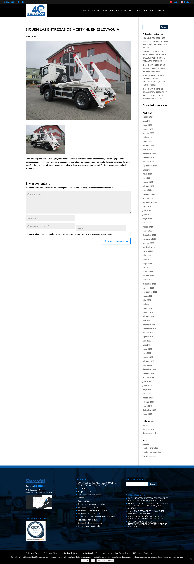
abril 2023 (147, 223)
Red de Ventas (118, 10)
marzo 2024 (148, 182)
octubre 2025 (148, 133)
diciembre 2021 (149, 284)
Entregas (146, 425)
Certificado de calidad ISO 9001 (128, 553)
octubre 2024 (148, 162)
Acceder (146, 444)
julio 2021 (147, 300)
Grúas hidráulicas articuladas (89, 495)
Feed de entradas (150, 448)
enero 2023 (147, 231)
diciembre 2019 (149, 369)
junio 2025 (147, 137)
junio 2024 (147, 170)
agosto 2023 (148, 206)
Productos (98, 10)
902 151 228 (39, 486)
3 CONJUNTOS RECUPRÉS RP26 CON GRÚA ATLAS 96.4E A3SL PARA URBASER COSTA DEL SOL (148, 499)
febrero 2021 (148, 316)
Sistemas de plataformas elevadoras (92, 510)
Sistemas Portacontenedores (90, 523)
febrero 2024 (148, 186)
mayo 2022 (147, 263)
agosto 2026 (148, 117)
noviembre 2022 (149, 239)
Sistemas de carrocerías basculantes (92, 504)
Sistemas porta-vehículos (88, 520)
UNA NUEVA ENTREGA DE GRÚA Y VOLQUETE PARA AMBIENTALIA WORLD (154, 68)
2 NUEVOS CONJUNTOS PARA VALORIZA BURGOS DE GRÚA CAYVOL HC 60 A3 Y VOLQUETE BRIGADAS (148, 505)
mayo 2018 (147, 414)
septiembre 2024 (150, 166)
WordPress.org (149, 456)
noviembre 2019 (149, 373)
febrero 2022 (148, 276)
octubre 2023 (148, 198)
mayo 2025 (147, 141)
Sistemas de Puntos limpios (89, 513)
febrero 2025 (148, 145)
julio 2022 (147, 255)
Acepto (85, 561)
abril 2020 (147, 353)
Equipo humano (84, 491)
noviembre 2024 (149, 158)
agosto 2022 (148, 251)
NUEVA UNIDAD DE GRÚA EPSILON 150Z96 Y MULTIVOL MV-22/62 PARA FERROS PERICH (146, 517)
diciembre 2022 (149, 235)
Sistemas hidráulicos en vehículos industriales (96, 517)
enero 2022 (147, 280)
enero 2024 (147, 190)
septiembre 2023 (150, 202)
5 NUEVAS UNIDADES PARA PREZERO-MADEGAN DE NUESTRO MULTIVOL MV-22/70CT (97, 484)
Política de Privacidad (52, 553)
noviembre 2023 (149, 194)
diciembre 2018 (149, 410)
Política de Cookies (72, 553)
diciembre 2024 (149, 153)
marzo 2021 (148, 312)
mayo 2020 (147, 349)
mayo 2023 (147, 219)
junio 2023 (147, 215)
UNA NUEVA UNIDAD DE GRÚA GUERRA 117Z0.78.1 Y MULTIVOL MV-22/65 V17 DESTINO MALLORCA (147, 524)
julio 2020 (147, 341)
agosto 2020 (148, 337)
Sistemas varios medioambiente (91, 526)
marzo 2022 (148, 271)
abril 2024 (147, 178)
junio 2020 (147, 345)
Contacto (162, 10)
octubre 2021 (148, 288)
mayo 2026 (147, 125)
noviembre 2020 (149, 329)
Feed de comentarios (152, 452)
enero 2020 (147, 365)
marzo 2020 (148, 357)
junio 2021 (147, 304)
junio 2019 (147, 386)
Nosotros (135, 10)
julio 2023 (147, 210)
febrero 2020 (148, 361)
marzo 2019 (148, 398)
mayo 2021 (147, 308)
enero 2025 (147, 149)
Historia (148, 10)
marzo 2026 (148, 129)
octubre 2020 (148, 333)
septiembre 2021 (150, 292)
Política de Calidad (33, 553)
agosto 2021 (148, 296)
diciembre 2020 (149, 325)
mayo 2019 (147, 390)
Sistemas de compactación (89, 507)
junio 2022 (147, 259)
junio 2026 (147, 121)
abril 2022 (147, 268)
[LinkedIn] (22, 2)
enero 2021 (147, 320)
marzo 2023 (148, 227)
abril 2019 (147, 394)
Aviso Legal (88, 553)
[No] (190, 559)
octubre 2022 (148, 243)
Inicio (86, 10)
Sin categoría (148, 429)
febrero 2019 (148, 402)
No (93, 561)
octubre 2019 (148, 377)
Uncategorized (149, 433)
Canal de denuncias (104, 553)
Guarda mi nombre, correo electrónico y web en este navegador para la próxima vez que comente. (70, 234)
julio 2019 (147, 381)
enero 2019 (147, 406)
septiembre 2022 (150, 247)
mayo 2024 (147, 174)
